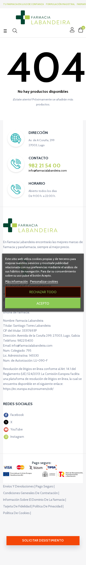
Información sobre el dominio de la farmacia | (34, 500)
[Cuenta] (71, 29)
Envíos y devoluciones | (19, 486)
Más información (16, 281)
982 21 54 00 (45, 165)
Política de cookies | (17, 513)
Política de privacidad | (48, 506)
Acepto (43, 303)
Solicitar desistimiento (43, 540)
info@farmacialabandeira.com (48, 170)
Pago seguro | (45, 486)
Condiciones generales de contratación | (31, 493)
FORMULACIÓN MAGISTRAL (60, 4)
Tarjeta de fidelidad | (17, 506)
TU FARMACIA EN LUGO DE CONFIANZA (23, 4)
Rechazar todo (43, 291)
